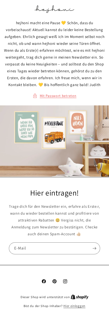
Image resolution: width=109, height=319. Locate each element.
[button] (55, 96)
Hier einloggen (74, 306)
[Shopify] (79, 297)
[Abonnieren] (94, 248)
